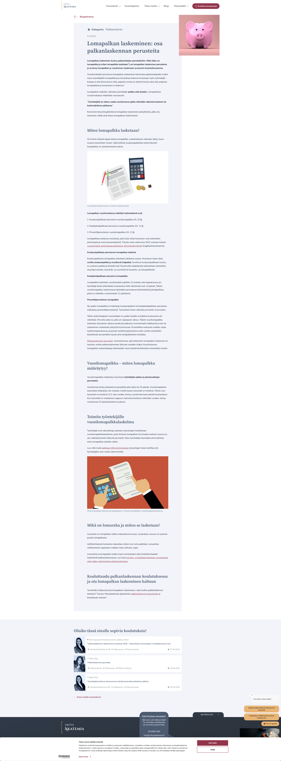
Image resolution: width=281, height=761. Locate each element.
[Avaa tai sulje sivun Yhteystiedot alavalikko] (188, 6)
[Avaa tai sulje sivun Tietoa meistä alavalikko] (159, 6)
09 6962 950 (154, 731)
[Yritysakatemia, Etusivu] (68, 6)
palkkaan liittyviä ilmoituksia (115, 448)
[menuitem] (112, 6)
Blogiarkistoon (87, 16)
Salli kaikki (213, 743)
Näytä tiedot (83, 757)
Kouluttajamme (132, 6)
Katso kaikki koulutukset (89, 697)
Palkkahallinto (114, 29)
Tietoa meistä (150, 6)
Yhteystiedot (180, 6)
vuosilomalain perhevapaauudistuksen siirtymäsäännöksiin (114, 246)
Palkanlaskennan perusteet (100, 341)
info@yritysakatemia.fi (154, 735)
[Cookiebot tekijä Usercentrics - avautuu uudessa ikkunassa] (64, 756)
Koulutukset (112, 6)
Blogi (166, 6)
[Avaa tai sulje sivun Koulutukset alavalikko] (120, 6)
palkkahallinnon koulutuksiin (144, 593)
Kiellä (213, 750)
